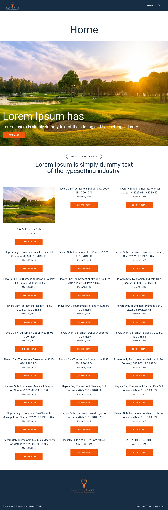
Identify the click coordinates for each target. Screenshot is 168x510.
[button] (159, 6)
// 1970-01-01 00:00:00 (139, 440)
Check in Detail (29, 242)
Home (150, 5)
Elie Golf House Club (29, 229)
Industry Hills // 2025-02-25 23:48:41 (84, 440)
